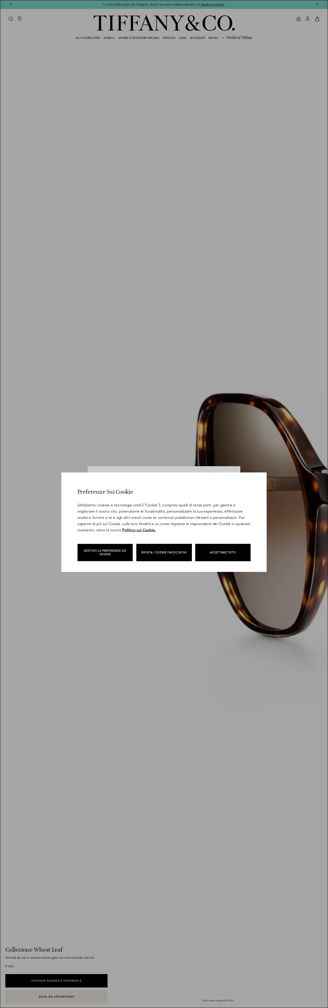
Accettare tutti (223, 552)
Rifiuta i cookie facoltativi (164, 552)
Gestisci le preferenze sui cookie (105, 552)
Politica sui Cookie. (139, 530)
